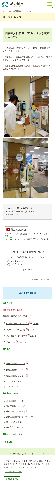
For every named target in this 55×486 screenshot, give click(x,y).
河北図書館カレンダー (15, 370)
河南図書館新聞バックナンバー (19, 417)
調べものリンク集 (14, 422)
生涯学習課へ (8, 442)
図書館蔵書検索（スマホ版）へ (17, 316)
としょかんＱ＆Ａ (13, 381)
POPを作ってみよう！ (15, 427)
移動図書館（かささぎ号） (17, 411)
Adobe (7, 239)
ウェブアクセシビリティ (19, 454)
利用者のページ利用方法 (21, 336)
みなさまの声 (12, 386)
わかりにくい (17, 264)
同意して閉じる (12, 479)
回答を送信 (27, 270)
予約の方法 (16, 342)
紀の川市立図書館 (15, 11)
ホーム (5, 11)
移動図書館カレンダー (15, 376)
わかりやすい (17, 261)
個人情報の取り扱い (13, 472)
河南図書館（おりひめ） (16, 406)
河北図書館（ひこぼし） (16, 401)
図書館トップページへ (12, 434)
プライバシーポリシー (40, 454)
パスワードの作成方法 (20, 330)
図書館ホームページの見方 (22, 324)
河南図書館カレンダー (15, 364)
